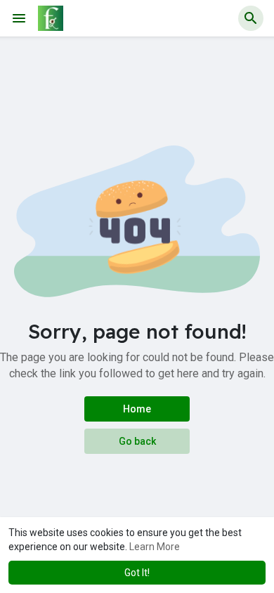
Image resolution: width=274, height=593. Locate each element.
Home (137, 409)
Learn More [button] (154, 546)
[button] (250, 18)
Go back (137, 441)
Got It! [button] (137, 572)
